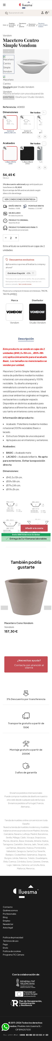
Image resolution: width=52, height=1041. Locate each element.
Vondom (7, 35)
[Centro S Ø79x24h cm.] (44, 122)
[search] (6, 13)
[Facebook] (13, 962)
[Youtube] (39, 962)
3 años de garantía (26, 772)
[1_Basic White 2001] (10, 153)
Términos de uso (10, 941)
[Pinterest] (19, 962)
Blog (5, 917)
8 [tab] (36, 639)
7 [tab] (33, 639)
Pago (5, 944)
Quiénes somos (10, 910)
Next (8, 98)
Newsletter (8, 924)
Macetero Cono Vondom (18, 623)
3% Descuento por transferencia (26, 699)
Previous (8, 51)
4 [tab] (24, 639)
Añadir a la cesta (34, 528)
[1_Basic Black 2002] (27, 153)
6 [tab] (30, 639)
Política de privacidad (13, 937)
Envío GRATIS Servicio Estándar (26, 535)
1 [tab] (15, 639)
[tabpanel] (26, 604)
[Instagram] (32, 962)
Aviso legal (8, 927)
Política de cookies (12, 951)
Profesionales (9, 913)
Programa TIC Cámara (13, 954)
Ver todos (35, 112)
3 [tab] (21, 639)
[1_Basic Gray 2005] (44, 153)
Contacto (8, 907)
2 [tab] (18, 639)
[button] (26, 664)
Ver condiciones (24, 284)
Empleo (6, 920)
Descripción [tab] (26, 338)
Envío (5, 947)
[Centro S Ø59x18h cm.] (27, 122)
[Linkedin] (26, 962)
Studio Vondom (26, 86)
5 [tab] (27, 639)
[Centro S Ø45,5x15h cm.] (10, 122)
